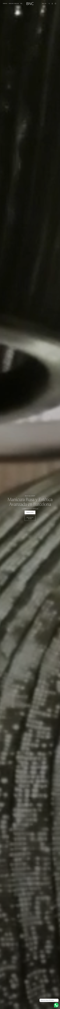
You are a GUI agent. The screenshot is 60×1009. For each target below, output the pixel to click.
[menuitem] (21, 3)
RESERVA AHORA (30, 512)
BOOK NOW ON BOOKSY (30, 518)
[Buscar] (49, 3)
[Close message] (57, 1000)
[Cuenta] (52, 3)
